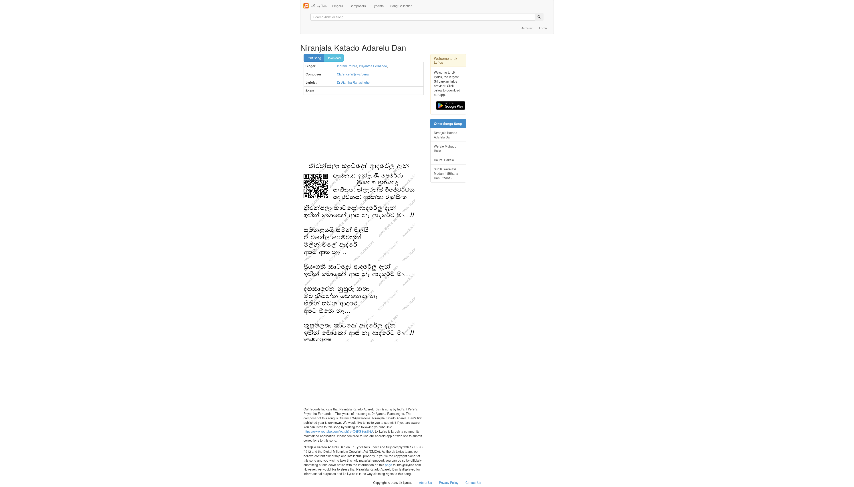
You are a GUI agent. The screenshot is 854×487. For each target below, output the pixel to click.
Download (334, 58)
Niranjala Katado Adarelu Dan (445, 134)
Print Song (313, 58)
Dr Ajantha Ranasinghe (353, 82)
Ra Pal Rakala (444, 160)
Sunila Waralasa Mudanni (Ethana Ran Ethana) (446, 173)
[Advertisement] (364, 130)
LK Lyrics (318, 5)
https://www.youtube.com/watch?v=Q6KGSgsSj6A (338, 431)
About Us (425, 482)
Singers (337, 6)
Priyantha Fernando (373, 66)
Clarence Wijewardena (353, 74)
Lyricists (378, 6)
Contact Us (473, 482)
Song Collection (401, 6)
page (388, 465)
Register (526, 28)
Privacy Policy (448, 482)
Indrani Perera (347, 66)
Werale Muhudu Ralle (445, 148)
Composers (358, 6)
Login (543, 28)
